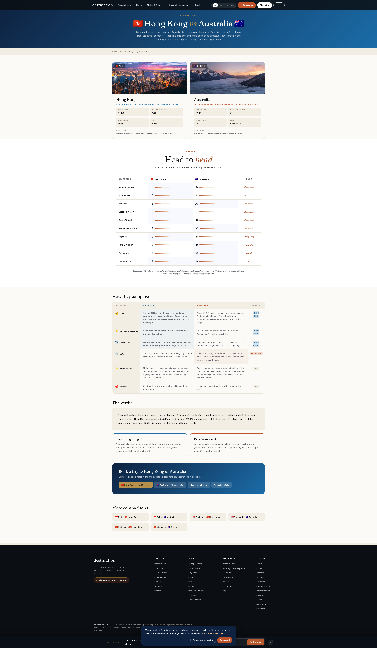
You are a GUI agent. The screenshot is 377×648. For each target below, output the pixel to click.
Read (198, 5)
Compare (123, 51)
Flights (191, 577)
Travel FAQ (228, 586)
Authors (158, 586)
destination (103, 5)
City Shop (192, 573)
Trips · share (194, 568)
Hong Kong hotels (198, 485)
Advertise (260, 582)
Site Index (260, 609)
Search (157, 591)
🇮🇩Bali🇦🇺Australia (164, 517)
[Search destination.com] (207, 5)
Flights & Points (155, 5)
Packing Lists (229, 577)
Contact (260, 568)
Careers (260, 573)
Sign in (279, 5)
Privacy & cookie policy (213, 633)
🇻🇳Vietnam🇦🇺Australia (166, 527)
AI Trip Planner (195, 564)
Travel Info (227, 573)
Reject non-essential (203, 640)
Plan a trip (264, 5)
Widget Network (263, 591)
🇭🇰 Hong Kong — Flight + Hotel (135, 485)
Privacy (259, 595)
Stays (191, 582)
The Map (158, 568)
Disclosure (261, 604)
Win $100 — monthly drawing (111, 580)
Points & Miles (229, 564)
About (259, 564)
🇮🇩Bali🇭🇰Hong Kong (126, 517)
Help (225, 591)
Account (260, 577)
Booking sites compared (234, 568)
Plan (139, 5)
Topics (157, 582)
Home (115, 51)
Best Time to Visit (196, 591)
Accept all (225, 640)
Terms (259, 600)
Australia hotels (221, 485)
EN (215, 5)
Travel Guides (160, 573)
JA (232, 5)
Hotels (191, 586)
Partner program (264, 586)
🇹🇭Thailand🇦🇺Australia (244, 517)
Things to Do (194, 595)
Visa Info (227, 582)
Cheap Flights (194, 600)
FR (227, 5)
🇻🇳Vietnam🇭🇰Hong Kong (128, 527)
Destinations (124, 5)
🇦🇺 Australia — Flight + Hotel (170, 485)
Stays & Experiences (179, 5)
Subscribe (255, 642)
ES (221, 5)
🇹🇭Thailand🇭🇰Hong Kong (207, 517)
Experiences (160, 577)
